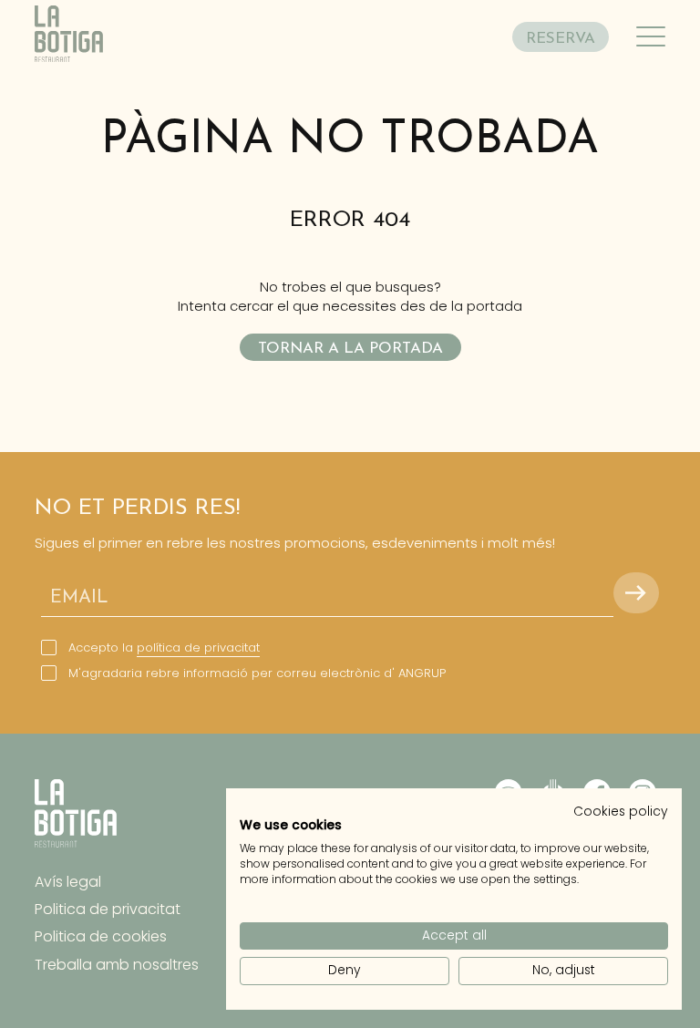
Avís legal (68, 881)
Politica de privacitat (107, 909)
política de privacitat (198, 647)
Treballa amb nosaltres (117, 964)
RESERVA (560, 38)
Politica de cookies (101, 936)
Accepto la (164, 648)
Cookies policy (620, 811)
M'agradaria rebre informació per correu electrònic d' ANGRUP (257, 673)
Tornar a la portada (350, 348)
